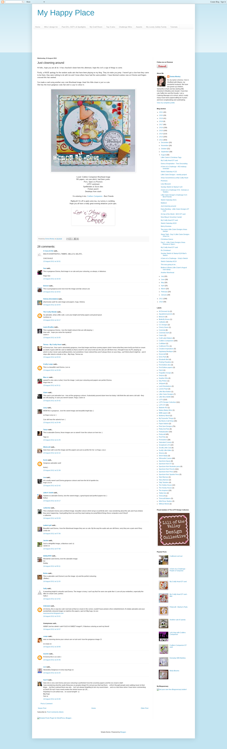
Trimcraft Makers (165, 498)
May (162, 282)
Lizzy (45, 408)
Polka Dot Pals (164, 429)
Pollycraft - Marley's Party (178, 607)
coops (45, 636)
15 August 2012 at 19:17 (52, 320)
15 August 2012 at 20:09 (52, 370)
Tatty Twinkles (164, 482)
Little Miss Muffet (165, 397)
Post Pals (162, 437)
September (165, 152)
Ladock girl (47, 525)
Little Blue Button (165, 392)
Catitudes (162, 322)
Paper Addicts (164, 424)
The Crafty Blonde (50, 312)
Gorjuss (161, 375)
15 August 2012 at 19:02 (52, 292)
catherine (46, 508)
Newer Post (42, 708)
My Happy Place (65, 12)
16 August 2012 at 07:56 (52, 534)
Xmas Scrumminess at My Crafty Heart (174, 178)
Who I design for (51, 27)
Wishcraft (46, 447)
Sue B (45, 680)
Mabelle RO (163, 408)
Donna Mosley (175, 76)
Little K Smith (48, 493)
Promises (164, 181)
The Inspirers (163, 490)
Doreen (46, 286)
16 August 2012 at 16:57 (52, 629)
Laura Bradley (48, 327)
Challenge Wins (125, 27)
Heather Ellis (163, 378)
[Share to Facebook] (75, 239)
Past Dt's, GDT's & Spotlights (74, 27)
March (163, 289)
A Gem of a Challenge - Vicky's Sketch (174, 258)
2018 (161, 121)
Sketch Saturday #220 (169, 223)
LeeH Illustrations (165, 386)
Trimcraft (162, 496)
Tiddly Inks (162, 493)
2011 (161, 299)
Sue (44, 268)
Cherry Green (164, 327)
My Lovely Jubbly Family (156, 27)
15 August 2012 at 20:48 (52, 422)
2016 (161, 127)
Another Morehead (167, 272)
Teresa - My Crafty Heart (52, 344)
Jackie (45, 540)
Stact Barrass (163, 477)
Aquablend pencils (165, 314)
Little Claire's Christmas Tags (171, 157)
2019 (161, 118)
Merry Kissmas (166, 226)
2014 (161, 134)
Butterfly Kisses (164, 319)
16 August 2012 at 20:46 (52, 660)
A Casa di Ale (48, 251)
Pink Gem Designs (165, 426)
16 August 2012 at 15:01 (52, 616)
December (165, 142)
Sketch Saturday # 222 (169, 172)
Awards (139, 27)
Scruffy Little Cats (165, 448)
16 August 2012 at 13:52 (52, 599)
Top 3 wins (110, 27)
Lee (44, 667)
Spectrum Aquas (165, 461)
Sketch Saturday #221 (169, 200)
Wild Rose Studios (165, 501)
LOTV (161, 400)
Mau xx (46, 377)
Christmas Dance (167, 239)
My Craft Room (96, 27)
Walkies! (164, 203)
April (163, 286)
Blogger (123, 732)
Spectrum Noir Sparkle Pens (169, 474)
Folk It (161, 370)
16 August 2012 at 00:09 (52, 518)
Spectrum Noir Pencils (167, 469)
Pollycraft (162, 434)
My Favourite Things (166, 418)
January (164, 295)
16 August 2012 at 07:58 (52, 549)
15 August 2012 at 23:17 (52, 501)
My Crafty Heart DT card (169, 160)
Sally (45, 588)
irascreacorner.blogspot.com (53, 613)
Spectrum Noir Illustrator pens (169, 466)
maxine (46, 654)
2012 (161, 140)
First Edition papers (166, 367)
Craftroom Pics (164, 346)
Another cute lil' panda (177, 620)
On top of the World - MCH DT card (173, 214)
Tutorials (173, 27)
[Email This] (67, 239)
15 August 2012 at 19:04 (52, 305)
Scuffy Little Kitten (165, 450)
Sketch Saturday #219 (169, 261)
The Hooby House (165, 488)
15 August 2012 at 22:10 (52, 453)
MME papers (163, 413)
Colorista (162, 330)
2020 (161, 115)
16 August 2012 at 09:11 (51, 566)
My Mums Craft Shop (166, 421)
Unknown (46, 606)
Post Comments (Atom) (55, 712)
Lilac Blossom (166, 184)
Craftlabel (162, 343)
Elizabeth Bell (164, 359)
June (163, 279)
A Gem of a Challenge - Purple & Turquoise (178, 570)
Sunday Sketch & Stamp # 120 (171, 187)
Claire (45, 392)
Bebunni (162, 317)
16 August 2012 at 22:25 (52, 673)
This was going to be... (169, 264)
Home (37, 27)
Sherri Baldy (163, 456)
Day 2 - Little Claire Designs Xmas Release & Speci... (173, 243)
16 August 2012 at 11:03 (51, 581)
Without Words (164, 504)
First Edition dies (165, 365)
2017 (161, 124)
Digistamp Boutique (166, 351)
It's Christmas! (166, 250)
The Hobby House (165, 485)
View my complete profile (166, 103)
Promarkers (163, 440)
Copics (161, 335)
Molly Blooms (174, 671)
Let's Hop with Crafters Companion (178, 633)
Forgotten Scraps (165, 373)
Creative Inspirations (166, 349)
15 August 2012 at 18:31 (52, 261)
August (163, 155)
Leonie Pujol (163, 389)
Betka (45, 573)
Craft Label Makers (165, 338)
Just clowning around (168, 206)
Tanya (45, 430)
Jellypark (162, 383)
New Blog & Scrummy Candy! (171, 217)
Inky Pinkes (163, 381)
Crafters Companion (94, 196)
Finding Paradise (165, 362)
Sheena (161, 453)
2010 (161, 302)
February (164, 292)
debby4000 (47, 556)
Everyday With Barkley (178, 658)
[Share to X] (72, 239)
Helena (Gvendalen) (50, 299)
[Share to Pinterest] (77, 239)
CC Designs (163, 325)
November (165, 145)
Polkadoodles (164, 432)
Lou (44, 477)
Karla (45, 460)
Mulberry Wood (164, 416)
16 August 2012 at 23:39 (52, 699)
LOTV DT (162, 405)
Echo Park (162, 357)
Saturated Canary (165, 442)
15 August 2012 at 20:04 (52, 357)
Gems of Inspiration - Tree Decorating (174, 164)
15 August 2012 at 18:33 (52, 279)
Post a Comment (46, 704)
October (164, 149)
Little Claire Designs (166, 394)
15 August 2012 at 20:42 (52, 401)
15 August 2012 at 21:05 (52, 440)
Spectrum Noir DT (165, 464)
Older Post (144, 708)
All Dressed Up (164, 311)
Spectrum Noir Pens (166, 472)
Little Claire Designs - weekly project (174, 175)
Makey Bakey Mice (165, 410)
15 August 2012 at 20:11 (51, 385)
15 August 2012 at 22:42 (52, 486)
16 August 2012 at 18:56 (52, 647)
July (162, 276)
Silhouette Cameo (165, 458)
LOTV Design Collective (167, 402)
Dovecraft (162, 354)
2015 (161, 130)
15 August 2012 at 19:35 (52, 338)
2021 (161, 112)
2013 (161, 137)
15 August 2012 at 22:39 (52, 470)
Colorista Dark (164, 333)
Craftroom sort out (176, 556)
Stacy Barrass (164, 480)
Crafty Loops (48, 364)
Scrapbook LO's (164, 445)
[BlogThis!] (70, 239)
